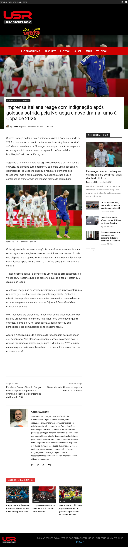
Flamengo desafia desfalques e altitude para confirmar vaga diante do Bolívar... (104, 175)
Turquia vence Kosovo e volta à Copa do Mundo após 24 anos (43, 508)
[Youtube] (126, 2)
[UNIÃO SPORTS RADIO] (9, 540)
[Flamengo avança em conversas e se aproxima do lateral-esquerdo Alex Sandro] (92, 235)
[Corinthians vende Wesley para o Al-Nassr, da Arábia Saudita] (92, 220)
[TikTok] (38, 464)
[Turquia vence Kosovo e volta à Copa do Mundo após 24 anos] (44, 494)
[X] (43, 464)
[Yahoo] (49, 464)
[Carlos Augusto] (8, 126)
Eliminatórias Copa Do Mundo (18, 101)
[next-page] (93, 250)
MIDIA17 (80, 542)
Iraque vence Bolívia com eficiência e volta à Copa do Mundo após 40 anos (17, 508)
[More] (73, 368)
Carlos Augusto (19, 126)
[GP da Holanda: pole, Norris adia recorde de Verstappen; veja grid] (92, 205)
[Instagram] (122, 2)
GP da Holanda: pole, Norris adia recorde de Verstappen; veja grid (110, 205)
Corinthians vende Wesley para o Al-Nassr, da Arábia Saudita (111, 220)
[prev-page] (88, 250)
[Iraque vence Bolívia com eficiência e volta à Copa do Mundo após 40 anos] (17, 494)
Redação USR (91, 182)
